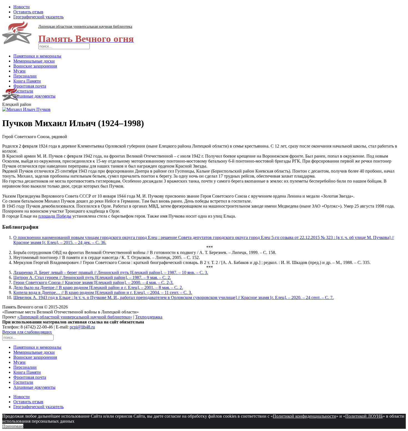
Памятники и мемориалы (37, 56)
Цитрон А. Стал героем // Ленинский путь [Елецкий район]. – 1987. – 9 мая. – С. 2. (92, 277)
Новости (21, 6)
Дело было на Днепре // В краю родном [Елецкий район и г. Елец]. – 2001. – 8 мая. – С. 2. (98, 287)
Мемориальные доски (34, 61)
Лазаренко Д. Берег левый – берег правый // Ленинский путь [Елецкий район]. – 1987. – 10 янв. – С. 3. (110, 272)
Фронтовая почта (29, 86)
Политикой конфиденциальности (304, 416)
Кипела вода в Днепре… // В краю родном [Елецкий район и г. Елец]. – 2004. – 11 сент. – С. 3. (102, 292)
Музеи (19, 71)
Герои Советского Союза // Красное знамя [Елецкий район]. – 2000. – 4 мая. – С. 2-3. (93, 282)
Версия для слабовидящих (27, 332)
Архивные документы (34, 96)
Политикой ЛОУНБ (364, 416)
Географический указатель (38, 16)
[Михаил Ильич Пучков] (26, 109)
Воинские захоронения (35, 66)
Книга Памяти (27, 81)
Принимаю (12, 426)
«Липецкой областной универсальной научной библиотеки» (74, 317)
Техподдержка (148, 317)
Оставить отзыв (28, 11)
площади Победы (54, 216)
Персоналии (25, 76)
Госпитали (23, 91)
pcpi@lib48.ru (82, 327)
